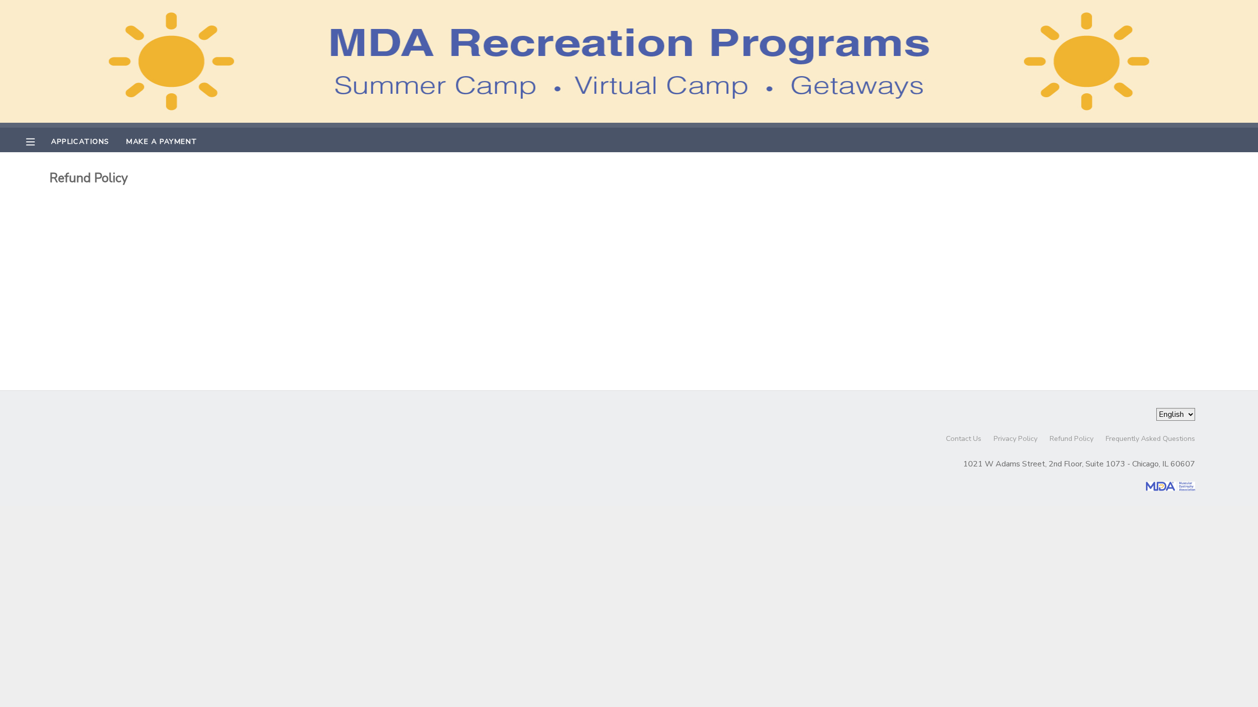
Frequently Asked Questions (1150, 438)
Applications (80, 141)
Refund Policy (1071, 438)
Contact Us (963, 438)
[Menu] (38, 141)
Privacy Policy (1015, 438)
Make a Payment (161, 141)
